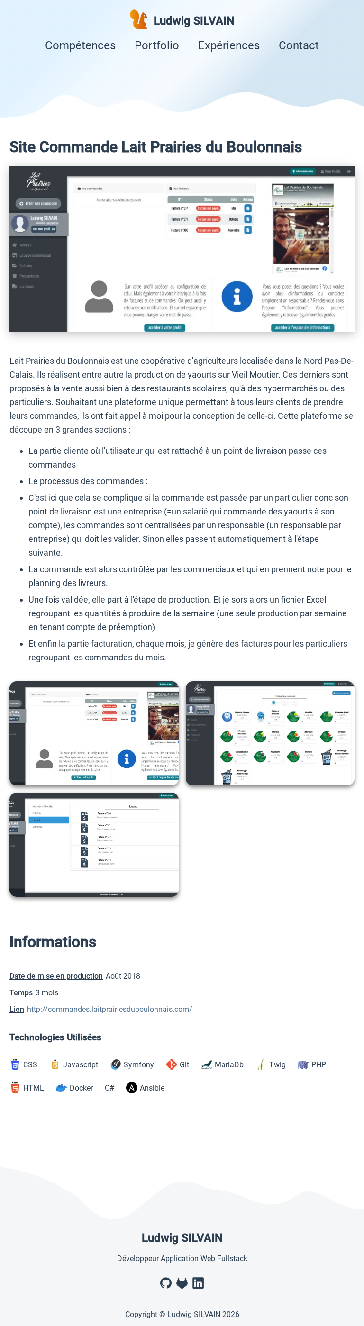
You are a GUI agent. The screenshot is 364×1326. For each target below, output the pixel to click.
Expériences (229, 45)
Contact (299, 45)
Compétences (80, 45)
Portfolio (157, 45)
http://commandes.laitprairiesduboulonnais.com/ (109, 1009)
